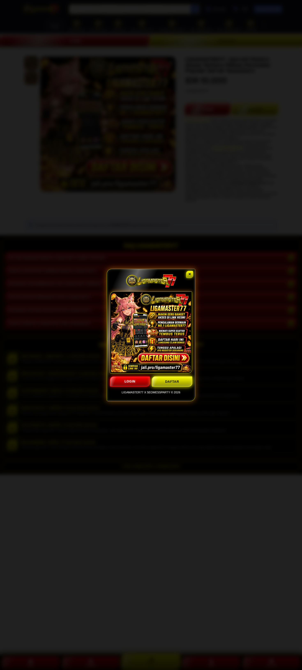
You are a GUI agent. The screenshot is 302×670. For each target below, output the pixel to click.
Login (129, 381)
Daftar (172, 381)
